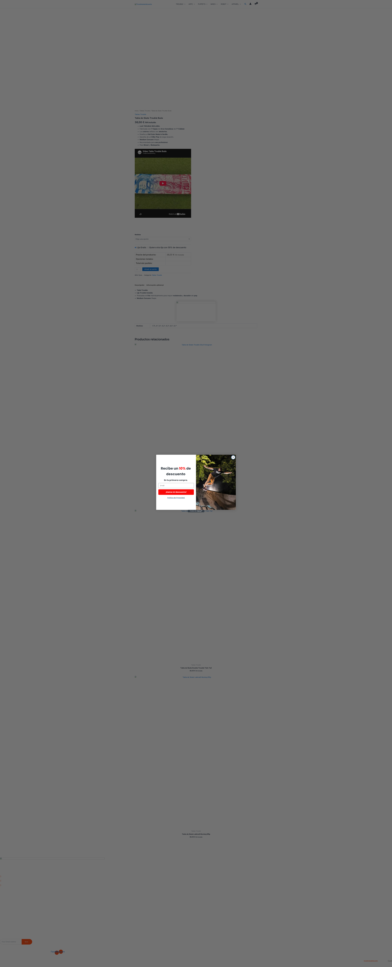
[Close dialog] (233, 457)
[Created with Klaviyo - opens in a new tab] (196, 511)
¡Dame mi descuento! (176, 492)
